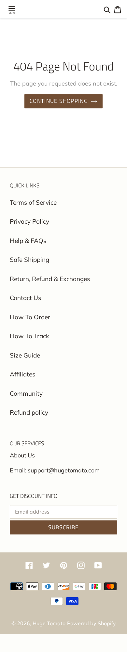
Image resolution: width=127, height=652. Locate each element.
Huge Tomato (49, 623)
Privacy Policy (29, 221)
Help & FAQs (28, 241)
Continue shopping (59, 101)
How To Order (30, 317)
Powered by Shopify (91, 623)
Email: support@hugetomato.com (55, 470)
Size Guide (25, 355)
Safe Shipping (29, 259)
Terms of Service (33, 202)
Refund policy (29, 412)
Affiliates (22, 374)
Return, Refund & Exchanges (50, 279)
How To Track (29, 336)
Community (26, 393)
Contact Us (25, 298)
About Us (22, 455)
